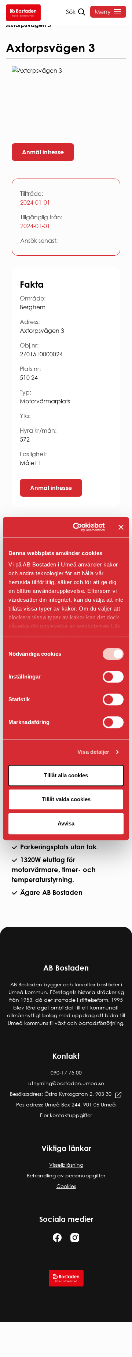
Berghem (32, 307)
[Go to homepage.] (23, 12)
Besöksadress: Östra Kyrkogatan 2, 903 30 (60, 1094)
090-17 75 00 (66, 1072)
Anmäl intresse (43, 152)
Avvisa (66, 823)
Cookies (66, 1186)
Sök (71, 11)
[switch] (113, 677)
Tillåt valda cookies (66, 799)
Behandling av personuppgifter (66, 1175)
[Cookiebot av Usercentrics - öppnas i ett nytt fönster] (77, 527)
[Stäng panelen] (121, 527)
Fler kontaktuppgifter (66, 1115)
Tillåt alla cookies (66, 775)
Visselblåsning (66, 1165)
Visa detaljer (93, 752)
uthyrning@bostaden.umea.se (66, 1083)
